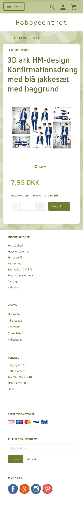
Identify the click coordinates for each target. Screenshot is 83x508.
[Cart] (74, 6)
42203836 (22, 383)
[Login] (63, 6)
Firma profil (15, 257)
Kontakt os (14, 263)
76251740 (25, 377)
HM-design (22, 49)
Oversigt (13, 281)
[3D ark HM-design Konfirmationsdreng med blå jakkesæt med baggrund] (41, 128)
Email (11, 389)
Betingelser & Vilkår (20, 269)
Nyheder (13, 287)
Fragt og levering (18, 251)
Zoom (42, 167)
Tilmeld (15, 459)
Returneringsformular (21, 275)
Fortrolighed (15, 245)
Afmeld (31, 459)
